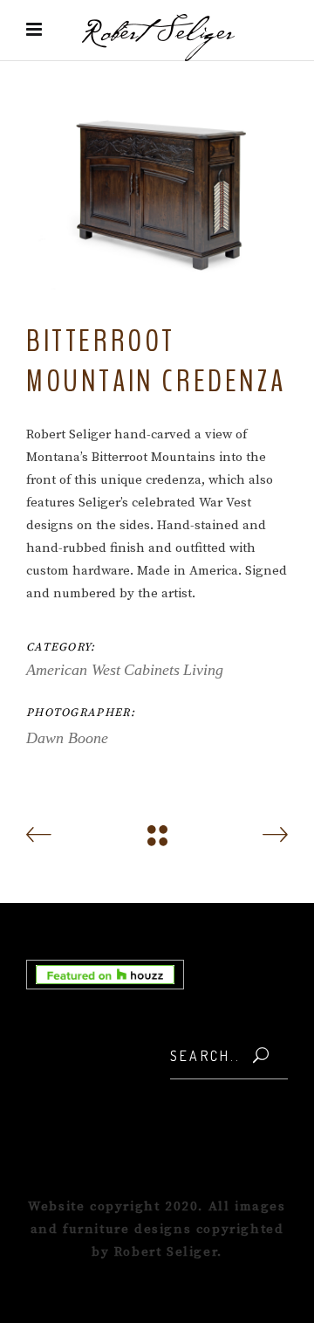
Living (203, 670)
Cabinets (152, 670)
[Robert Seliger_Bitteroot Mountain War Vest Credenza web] (157, 193)
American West (73, 670)
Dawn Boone (67, 738)
